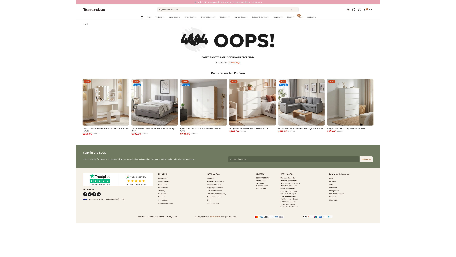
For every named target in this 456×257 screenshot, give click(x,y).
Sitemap (161, 197)
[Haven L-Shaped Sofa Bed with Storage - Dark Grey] (301, 102)
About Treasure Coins (215, 181)
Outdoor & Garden (259, 17)
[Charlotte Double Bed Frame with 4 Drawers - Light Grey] (154, 102)
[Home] (142, 17)
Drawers (332, 181)
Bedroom (159, 17)
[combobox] (228, 9)
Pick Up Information (214, 191)
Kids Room (224, 17)
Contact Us (162, 184)
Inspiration (277, 17)
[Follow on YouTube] (99, 194)
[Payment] (277, 216)
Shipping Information (215, 187)
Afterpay (161, 191)
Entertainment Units (336, 194)
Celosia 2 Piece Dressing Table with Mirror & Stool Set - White (106, 129)
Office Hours (163, 187)
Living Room (173, 17)
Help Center (163, 178)
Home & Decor (240, 17)
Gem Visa (162, 194)
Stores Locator (163, 181)
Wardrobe (333, 197)
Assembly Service (214, 184)
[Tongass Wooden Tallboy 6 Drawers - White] (350, 102)
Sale (300, 16)
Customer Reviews (165, 203)
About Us (210, 178)
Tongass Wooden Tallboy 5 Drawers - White (248, 128)
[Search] (161, 9)
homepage (234, 62)
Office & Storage (207, 17)
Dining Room (190, 17)
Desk (331, 178)
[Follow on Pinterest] (94, 194)
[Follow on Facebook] (85, 194)
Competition (163, 200)
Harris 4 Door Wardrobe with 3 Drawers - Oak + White (200, 129)
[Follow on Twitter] (90, 194)
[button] (292, 9)
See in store (311, 17)
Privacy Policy (171, 217)
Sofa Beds (333, 187)
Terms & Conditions (214, 197)
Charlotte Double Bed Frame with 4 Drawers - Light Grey (153, 129)
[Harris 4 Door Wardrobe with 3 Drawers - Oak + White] (203, 102)
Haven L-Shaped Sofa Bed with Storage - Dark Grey (300, 128)
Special (290, 17)
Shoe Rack (333, 200)
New (149, 17)
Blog (209, 200)
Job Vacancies (213, 203)
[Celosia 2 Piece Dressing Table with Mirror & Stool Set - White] (106, 102)
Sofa (331, 184)
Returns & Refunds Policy (216, 194)
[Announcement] (228, 2)
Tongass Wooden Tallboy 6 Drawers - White (346, 128)
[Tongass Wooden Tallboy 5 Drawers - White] (252, 102)
